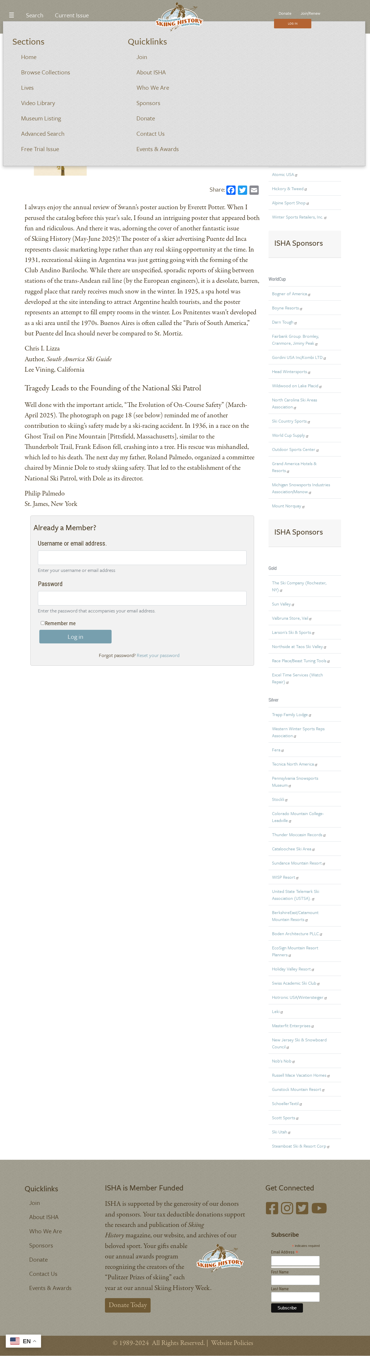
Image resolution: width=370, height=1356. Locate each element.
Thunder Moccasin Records (297, 834)
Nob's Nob (281, 1061)
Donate (145, 118)
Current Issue (72, 15)
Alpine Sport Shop (289, 202)
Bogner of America (289, 293)
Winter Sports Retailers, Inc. (297, 217)
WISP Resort (283, 877)
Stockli (278, 799)
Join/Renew (310, 13)
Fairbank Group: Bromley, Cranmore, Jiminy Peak (295, 339)
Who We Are (152, 87)
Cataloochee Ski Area (291, 848)
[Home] (183, 16)
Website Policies (232, 1343)
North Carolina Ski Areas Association (294, 403)
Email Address (284, 1252)
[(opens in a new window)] (272, 1209)
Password (50, 584)
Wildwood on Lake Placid (295, 385)
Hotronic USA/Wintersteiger (297, 997)
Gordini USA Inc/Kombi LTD (297, 357)
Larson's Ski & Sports (291, 632)
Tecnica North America (293, 764)
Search (34, 15)
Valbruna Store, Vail (290, 618)
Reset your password (158, 655)
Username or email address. (72, 543)
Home (28, 56)
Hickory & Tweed (288, 188)
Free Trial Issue (40, 148)
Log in (75, 636)
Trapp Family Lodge (290, 714)
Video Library (38, 102)
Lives (27, 87)
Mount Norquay (286, 505)
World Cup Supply (288, 435)
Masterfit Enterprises (291, 1025)
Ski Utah (279, 1132)
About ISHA (151, 72)
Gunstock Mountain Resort (296, 1089)
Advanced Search (42, 133)
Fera (276, 749)
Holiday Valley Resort (291, 969)
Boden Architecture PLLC (295, 933)
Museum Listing (41, 118)
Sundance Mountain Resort (297, 863)
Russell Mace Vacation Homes (299, 1075)
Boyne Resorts (285, 307)
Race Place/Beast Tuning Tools (299, 660)
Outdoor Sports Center (293, 449)
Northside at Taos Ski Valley (297, 646)
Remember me (60, 623)
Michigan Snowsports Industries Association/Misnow (301, 488)
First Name (280, 1272)
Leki (276, 1011)
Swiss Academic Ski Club (294, 983)
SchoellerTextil (285, 1103)
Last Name (280, 1289)
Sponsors (148, 102)
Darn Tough (282, 322)
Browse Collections (45, 72)
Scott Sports (283, 1117)
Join (141, 56)
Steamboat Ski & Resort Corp (299, 1146)
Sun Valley (281, 604)
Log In (292, 23)
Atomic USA (283, 174)
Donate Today (128, 1305)
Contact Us (150, 133)
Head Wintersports (289, 371)
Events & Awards (157, 148)
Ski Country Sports (289, 421)
